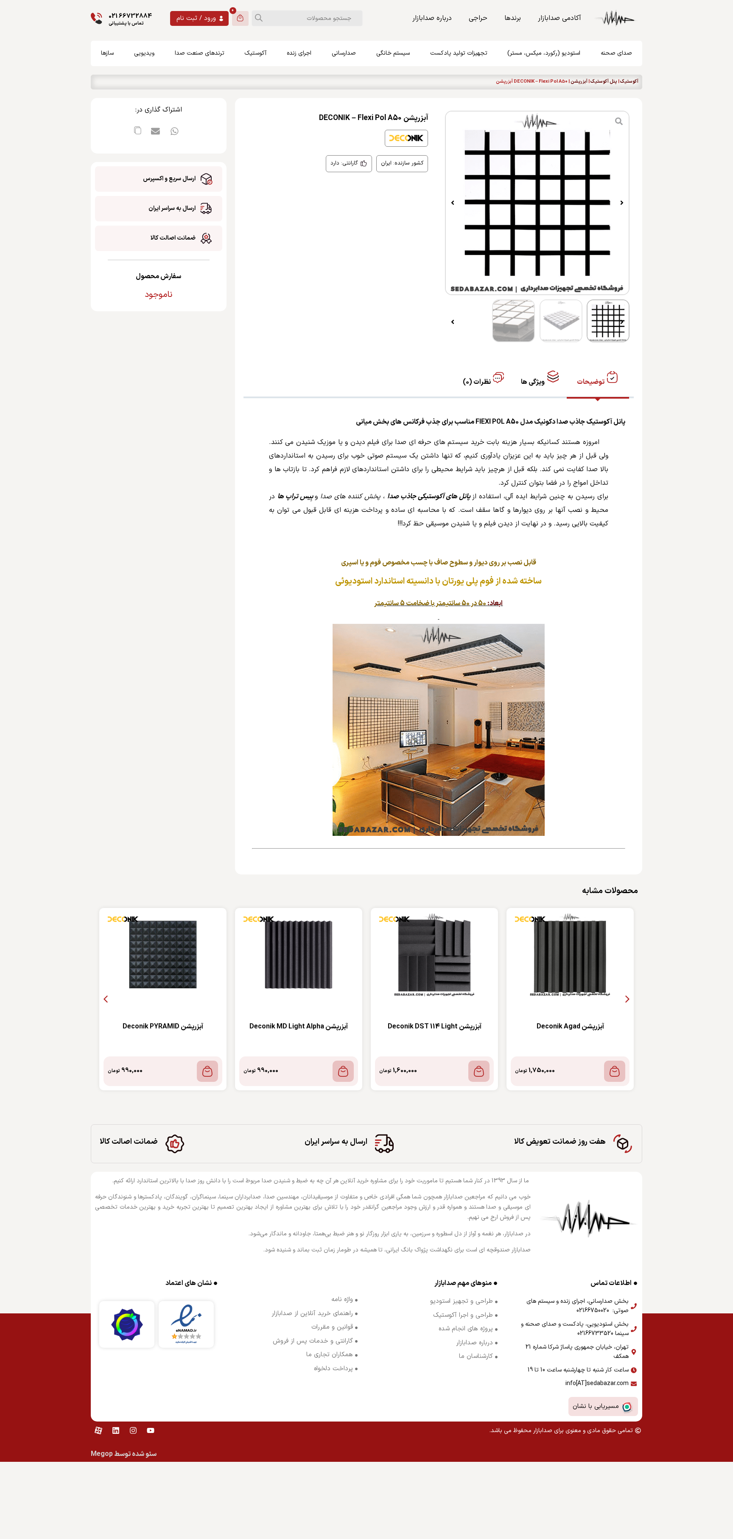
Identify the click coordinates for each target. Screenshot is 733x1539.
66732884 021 (130, 16)
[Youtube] (150, 1430)
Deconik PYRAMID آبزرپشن (163, 1027)
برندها (512, 18)
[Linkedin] (115, 1430)
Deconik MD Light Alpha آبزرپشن (298, 1027)
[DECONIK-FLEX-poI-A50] (537, 203)
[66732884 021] (96, 18)
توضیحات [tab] (591, 382)
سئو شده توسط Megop (124, 1454)
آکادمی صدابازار (559, 18)
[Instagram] (133, 1430)
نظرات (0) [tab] (477, 382)
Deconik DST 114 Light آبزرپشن (434, 1027)
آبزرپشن (579, 81)
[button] (621, 202)
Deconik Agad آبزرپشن (570, 1027)
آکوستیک (629, 81)
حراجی (478, 18)
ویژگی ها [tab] (533, 382)
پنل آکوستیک (603, 81)
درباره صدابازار (432, 18)
